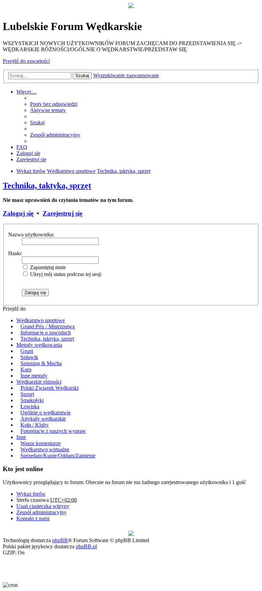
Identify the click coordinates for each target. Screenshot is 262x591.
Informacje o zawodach (45, 332)
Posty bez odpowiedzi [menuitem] (53, 104)
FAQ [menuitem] (21, 147)
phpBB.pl (86, 546)
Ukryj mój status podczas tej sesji (65, 274)
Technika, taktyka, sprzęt (47, 185)
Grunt (26, 351)
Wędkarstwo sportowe (40, 320)
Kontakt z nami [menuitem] (32, 518)
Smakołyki (32, 400)
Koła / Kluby (34, 425)
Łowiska (29, 406)
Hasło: (15, 253)
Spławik (29, 357)
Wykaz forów (31, 494)
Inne (21, 437)
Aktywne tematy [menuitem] (48, 110)
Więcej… (26, 92)
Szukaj (82, 75)
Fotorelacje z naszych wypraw (53, 431)
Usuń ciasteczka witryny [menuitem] (42, 506)
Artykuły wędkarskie (43, 419)
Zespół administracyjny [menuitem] (55, 135)
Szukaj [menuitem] (37, 122)
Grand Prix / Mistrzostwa (47, 326)
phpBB (60, 540)
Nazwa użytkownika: (31, 234)
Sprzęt (27, 394)
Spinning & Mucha (41, 363)
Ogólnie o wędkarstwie (45, 412)
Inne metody (33, 376)
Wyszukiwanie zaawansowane (126, 75)
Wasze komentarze (40, 443)
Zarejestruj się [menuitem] (31, 159)
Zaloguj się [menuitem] (28, 153)
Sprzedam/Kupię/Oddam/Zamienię (58, 455)
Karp (25, 369)
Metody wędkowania (39, 345)
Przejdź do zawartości (26, 61)
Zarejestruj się (62, 213)
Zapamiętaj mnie (47, 267)
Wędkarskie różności (38, 382)
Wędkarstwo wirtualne (44, 449)
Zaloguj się (18, 213)
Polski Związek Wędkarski (49, 388)
